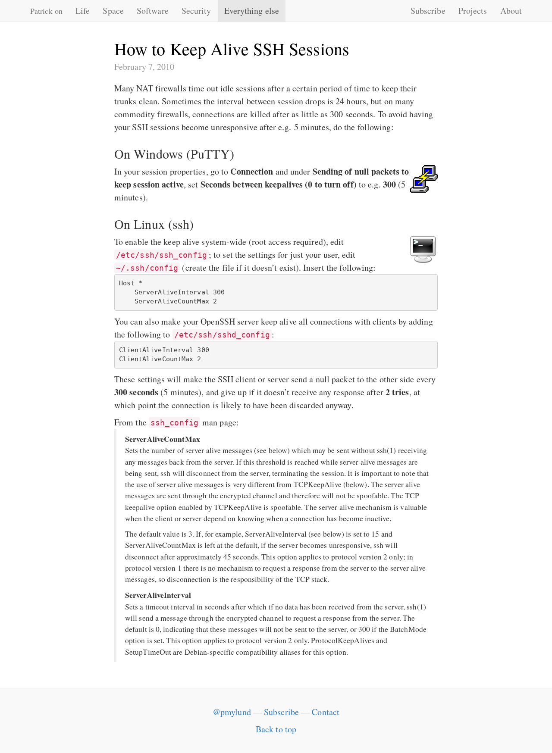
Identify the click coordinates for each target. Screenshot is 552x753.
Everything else (251, 10)
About (511, 10)
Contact (325, 712)
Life (82, 10)
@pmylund (232, 712)
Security (196, 10)
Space (113, 10)
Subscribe (428, 10)
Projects (472, 10)
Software (153, 10)
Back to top (276, 729)
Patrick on (46, 11)
